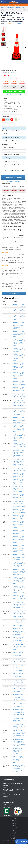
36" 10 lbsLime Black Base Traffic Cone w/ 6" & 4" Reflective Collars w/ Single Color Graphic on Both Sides (19, 743)
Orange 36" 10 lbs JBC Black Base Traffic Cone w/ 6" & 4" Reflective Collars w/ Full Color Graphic (19, 404)
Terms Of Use (14, 823)
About (14, 830)
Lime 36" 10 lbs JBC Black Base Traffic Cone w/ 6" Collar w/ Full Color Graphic (19, 704)
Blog (14, 837)
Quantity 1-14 (6, 87)
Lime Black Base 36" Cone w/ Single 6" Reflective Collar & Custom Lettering (18, 668)
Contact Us (14, 825)
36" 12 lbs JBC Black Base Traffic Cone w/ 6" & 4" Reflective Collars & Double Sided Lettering (19, 504)
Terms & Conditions (14, 818)
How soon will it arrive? (13, 181)
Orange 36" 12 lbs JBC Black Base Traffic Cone (19, 469)
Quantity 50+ (22, 87)
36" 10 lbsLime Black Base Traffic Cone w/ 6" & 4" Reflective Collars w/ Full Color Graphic (19, 712)
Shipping (14, 832)
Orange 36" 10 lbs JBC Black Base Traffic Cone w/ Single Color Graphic (19, 383)
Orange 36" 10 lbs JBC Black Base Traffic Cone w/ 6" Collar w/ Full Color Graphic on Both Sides (19, 454)
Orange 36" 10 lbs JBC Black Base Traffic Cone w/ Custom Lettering (19, 310)
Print (19, 95)
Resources (14, 833)
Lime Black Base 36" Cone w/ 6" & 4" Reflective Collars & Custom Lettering (18, 640)
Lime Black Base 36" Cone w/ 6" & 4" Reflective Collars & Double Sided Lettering (19, 655)
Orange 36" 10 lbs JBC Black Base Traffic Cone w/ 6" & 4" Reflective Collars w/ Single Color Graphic (19, 375)
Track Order (14, 838)
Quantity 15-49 (14, 87)
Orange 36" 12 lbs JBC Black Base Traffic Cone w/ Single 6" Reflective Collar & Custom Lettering (19, 539)
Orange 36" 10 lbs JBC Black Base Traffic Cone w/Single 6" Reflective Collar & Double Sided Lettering (19, 366)
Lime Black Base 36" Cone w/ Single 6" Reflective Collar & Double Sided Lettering (19, 676)
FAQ (14, 828)
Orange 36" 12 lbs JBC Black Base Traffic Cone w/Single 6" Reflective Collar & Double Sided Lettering (19, 548)
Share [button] (11, 95)
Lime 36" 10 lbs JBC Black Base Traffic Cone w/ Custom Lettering (19, 627)
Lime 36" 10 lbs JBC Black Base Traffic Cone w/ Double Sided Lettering (19, 647)
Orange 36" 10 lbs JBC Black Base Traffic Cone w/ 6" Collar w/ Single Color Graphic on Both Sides (19, 428)
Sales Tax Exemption (14, 827)
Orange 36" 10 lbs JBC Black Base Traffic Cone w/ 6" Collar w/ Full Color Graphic (19, 412)
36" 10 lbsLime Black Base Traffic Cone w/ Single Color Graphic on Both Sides (19, 725)
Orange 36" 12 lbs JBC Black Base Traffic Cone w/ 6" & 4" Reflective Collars (19, 481)
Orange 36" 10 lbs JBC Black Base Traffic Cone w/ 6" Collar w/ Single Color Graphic (19, 390)
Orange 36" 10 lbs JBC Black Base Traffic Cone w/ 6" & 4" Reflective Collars (19, 317)
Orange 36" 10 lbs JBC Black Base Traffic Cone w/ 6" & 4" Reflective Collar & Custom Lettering (19, 325)
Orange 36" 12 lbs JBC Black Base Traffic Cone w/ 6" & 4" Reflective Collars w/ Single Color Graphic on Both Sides (19, 589)
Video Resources (14, 835)
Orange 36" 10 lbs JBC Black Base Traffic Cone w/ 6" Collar (19, 349)
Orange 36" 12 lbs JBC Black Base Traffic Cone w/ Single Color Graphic (19, 511)
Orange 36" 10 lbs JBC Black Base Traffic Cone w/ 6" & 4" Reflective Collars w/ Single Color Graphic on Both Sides (19, 437)
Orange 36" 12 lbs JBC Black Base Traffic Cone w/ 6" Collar (19, 532)
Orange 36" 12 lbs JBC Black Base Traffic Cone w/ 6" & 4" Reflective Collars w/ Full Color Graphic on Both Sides (19, 615)
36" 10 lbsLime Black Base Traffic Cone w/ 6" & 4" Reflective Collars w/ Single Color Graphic (19, 697)
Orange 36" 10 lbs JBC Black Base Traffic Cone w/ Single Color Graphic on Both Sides (19, 420)
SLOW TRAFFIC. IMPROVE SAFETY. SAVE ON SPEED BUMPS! (13, 790)
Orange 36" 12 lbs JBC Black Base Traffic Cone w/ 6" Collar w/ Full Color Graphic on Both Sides (19, 606)
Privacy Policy (14, 820)
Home (2, 7)
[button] (25, 48)
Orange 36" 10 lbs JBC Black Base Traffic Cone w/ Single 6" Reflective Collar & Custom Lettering (19, 357)
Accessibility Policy (14, 822)
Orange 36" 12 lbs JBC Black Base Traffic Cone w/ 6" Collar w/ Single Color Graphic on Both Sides (19, 580)
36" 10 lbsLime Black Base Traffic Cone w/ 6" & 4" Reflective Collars (19, 633)
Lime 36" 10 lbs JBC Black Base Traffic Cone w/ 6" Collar (19, 661)
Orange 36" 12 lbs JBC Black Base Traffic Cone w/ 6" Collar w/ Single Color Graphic (19, 557)
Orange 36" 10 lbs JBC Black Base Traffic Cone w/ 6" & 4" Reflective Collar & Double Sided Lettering (19, 342)
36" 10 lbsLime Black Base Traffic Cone (18, 621)
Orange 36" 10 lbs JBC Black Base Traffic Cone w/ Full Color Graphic (19, 396)
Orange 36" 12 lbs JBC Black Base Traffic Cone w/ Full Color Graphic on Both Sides (19, 597)
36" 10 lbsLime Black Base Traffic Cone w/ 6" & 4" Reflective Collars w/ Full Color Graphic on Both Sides (19, 768)
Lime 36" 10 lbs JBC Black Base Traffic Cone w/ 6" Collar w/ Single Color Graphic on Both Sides (19, 733)
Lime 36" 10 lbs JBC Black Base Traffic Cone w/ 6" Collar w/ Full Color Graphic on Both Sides (19, 759)
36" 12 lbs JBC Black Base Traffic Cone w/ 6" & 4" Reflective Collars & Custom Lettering (19, 489)
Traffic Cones (10, 7)
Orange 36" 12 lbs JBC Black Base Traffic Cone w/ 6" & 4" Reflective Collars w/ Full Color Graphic (19, 524)
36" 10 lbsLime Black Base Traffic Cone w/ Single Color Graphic (18, 682)
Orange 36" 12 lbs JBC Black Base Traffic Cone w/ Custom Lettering (19, 474)
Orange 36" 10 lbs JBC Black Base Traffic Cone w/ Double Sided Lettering (19, 334)
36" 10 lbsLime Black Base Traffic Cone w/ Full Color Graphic (18, 718)
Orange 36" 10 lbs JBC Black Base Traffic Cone (19, 305)
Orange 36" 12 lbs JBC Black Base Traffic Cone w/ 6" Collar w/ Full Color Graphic (19, 564)
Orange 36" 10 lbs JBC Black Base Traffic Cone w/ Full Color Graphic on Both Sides (19, 445)
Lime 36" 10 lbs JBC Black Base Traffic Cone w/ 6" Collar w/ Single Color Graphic (19, 689)
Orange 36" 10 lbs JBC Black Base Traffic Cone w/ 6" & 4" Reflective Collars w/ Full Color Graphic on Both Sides (19, 463)
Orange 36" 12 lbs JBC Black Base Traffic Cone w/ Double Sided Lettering (19, 497)
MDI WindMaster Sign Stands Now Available (12, 784)
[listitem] (8, 119)
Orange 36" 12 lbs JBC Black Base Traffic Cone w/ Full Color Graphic (19, 517)
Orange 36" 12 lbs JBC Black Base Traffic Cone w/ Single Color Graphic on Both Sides (19, 572)
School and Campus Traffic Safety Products (12, 795)
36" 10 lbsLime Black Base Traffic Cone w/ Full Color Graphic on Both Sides (18, 751)
